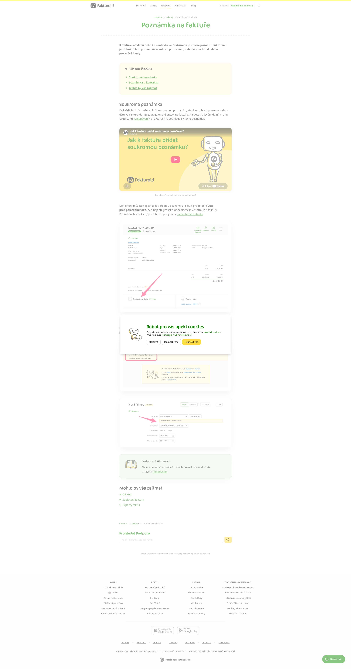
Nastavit (155, 341)
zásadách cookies (212, 332)
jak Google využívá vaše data (175, 334)
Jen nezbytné (172, 341)
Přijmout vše (193, 341)
